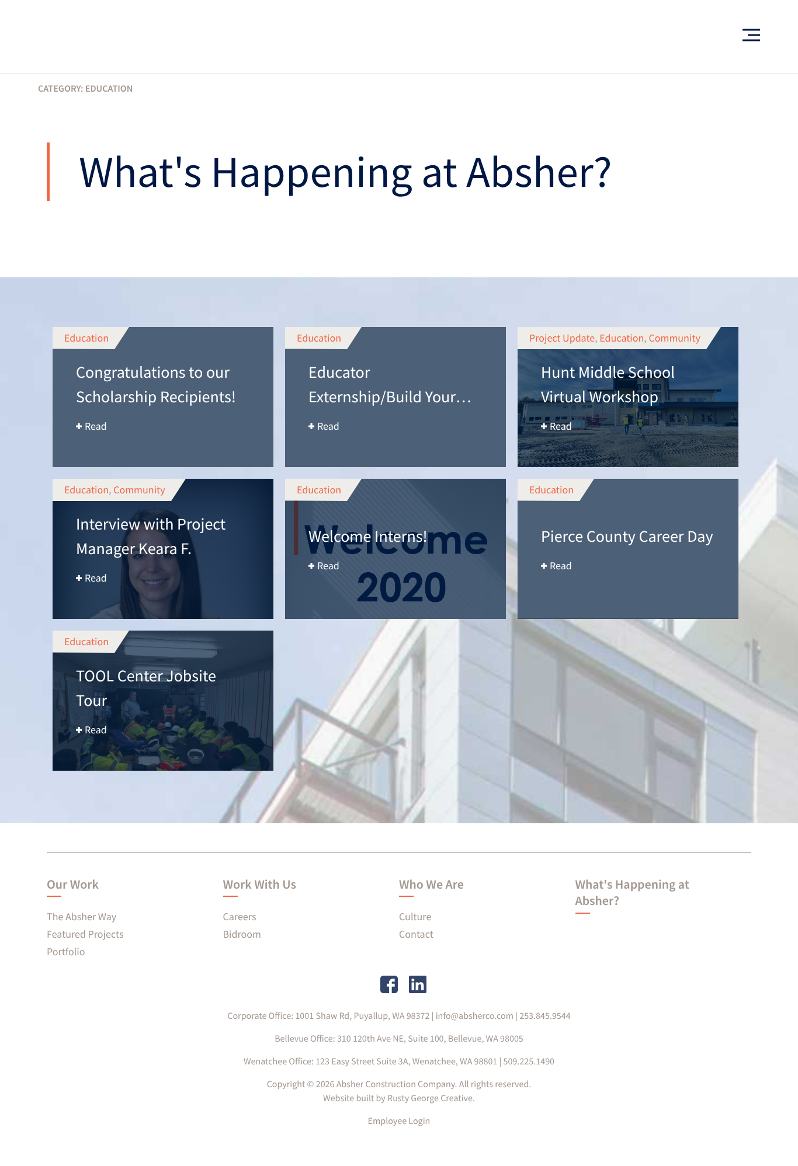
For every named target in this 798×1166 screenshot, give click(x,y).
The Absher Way (81, 916)
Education (86, 337)
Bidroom (242, 934)
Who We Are (431, 884)
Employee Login (399, 1121)
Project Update (562, 337)
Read (96, 426)
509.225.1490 (529, 1061)
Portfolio (66, 951)
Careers (239, 916)
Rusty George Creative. (431, 1098)
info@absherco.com (475, 1016)
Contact (416, 934)
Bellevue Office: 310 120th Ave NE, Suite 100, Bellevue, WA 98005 (399, 1039)
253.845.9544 (545, 1016)
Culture (415, 916)
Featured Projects (85, 934)
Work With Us (259, 884)
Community (674, 337)
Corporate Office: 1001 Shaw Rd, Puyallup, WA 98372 (328, 1016)
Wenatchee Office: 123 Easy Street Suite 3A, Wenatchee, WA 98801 (370, 1061)
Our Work (73, 884)
